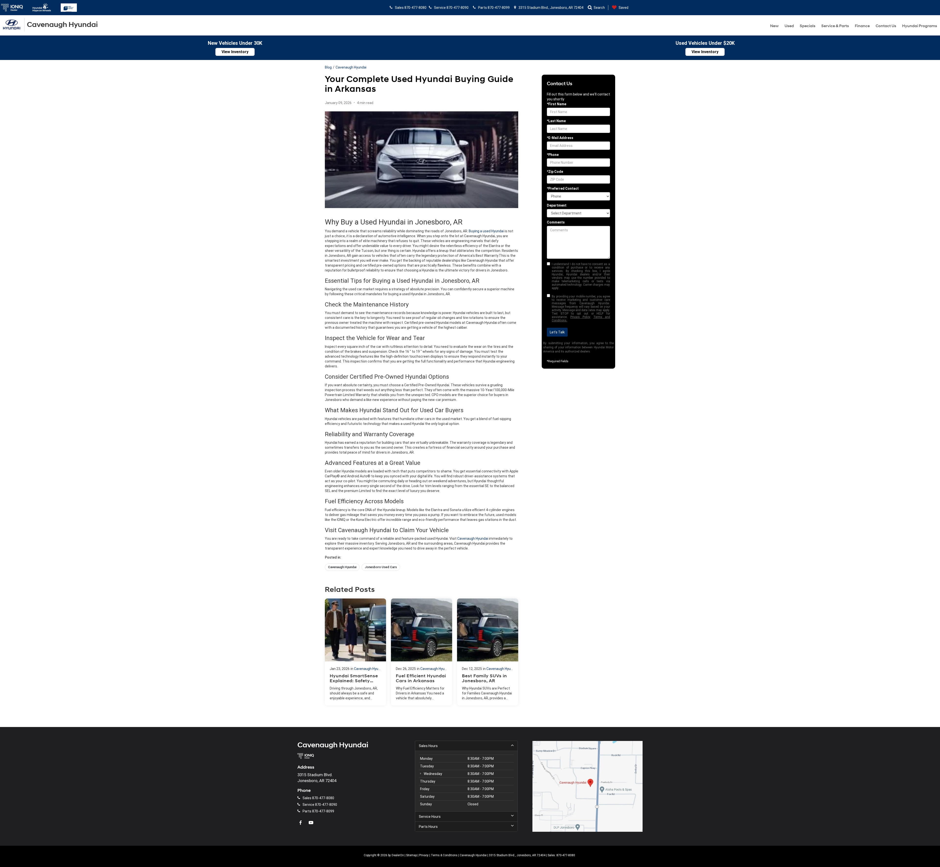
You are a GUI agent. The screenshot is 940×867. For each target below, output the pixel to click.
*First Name (556, 104)
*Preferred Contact (563, 188)
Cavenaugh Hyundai (351, 67)
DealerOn (398, 855)
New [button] (774, 25)
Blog (328, 67)
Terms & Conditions (444, 855)
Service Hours (430, 817)
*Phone (553, 155)
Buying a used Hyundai (486, 231)
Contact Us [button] (886, 25)
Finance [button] (862, 25)
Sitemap (411, 855)
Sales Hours (428, 746)
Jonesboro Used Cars (381, 567)
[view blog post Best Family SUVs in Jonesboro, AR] (487, 651)
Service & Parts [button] (835, 25)
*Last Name (556, 121)
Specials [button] (807, 25)
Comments (556, 222)
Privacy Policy (580, 317)
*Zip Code (555, 172)
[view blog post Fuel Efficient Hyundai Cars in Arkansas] (421, 651)
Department (556, 205)
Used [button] (789, 25)
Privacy (424, 855)
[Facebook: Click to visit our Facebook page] (301, 823)
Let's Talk (557, 332)
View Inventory (235, 51)
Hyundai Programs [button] (919, 25)
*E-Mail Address (560, 138)
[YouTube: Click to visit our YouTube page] (312, 823)
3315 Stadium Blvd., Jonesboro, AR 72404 (550, 8)
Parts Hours (428, 827)
